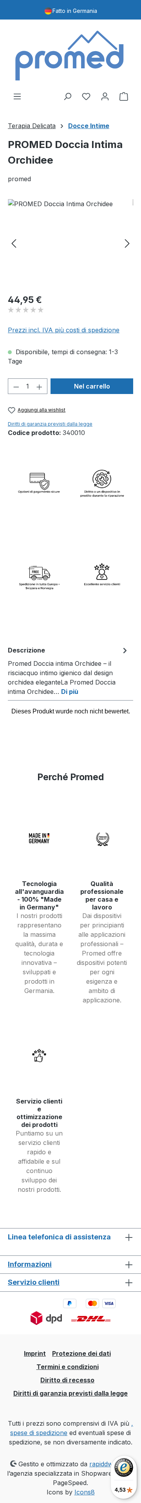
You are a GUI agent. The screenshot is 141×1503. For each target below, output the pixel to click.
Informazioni (30, 1264)
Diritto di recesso (67, 1380)
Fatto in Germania (74, 10)
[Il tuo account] (105, 96)
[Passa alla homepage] (70, 55)
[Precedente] (14, 243)
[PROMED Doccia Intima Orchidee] (70, 243)
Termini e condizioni (67, 1367)
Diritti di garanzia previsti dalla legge (50, 424)
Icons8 (84, 1492)
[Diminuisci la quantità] (16, 386)
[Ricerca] (67, 96)
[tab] (68, 670)
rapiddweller (107, 1464)
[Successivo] (127, 243)
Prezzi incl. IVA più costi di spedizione (63, 330)
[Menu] (17, 96)
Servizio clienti (34, 1282)
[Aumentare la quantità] (39, 386)
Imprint (35, 1353)
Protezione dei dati (81, 1353)
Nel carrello (92, 386)
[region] (70, 243)
